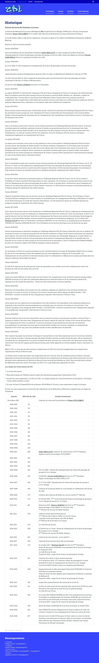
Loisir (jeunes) (83, 11)
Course (60, 11)
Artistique (50, 11)
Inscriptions (38, 2)
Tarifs (30, 2)
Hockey (70, 11)
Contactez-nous (10, 2)
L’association (22, 2)
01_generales (11, 630)
